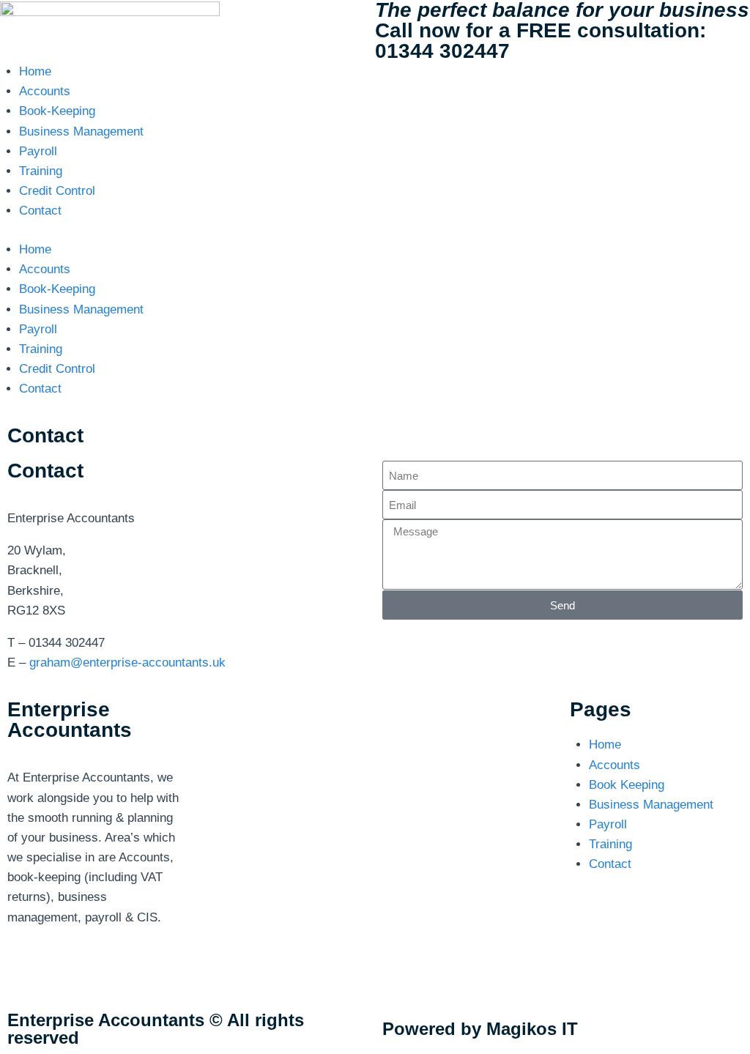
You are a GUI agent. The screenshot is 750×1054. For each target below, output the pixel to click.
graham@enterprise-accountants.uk (127, 662)
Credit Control (57, 191)
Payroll (38, 151)
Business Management (81, 131)
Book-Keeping (57, 111)
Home (35, 71)
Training (40, 171)
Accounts (44, 91)
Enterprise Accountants (69, 719)
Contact (40, 211)
